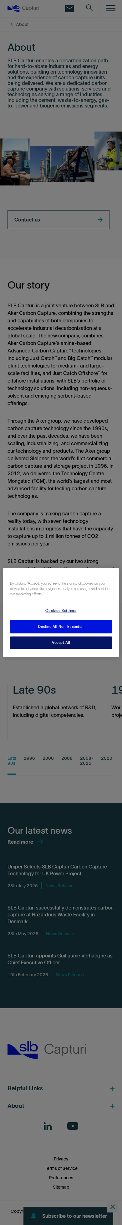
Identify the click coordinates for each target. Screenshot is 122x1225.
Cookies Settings (60, 610)
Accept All (61, 642)
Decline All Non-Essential (61, 626)
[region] (61, 612)
